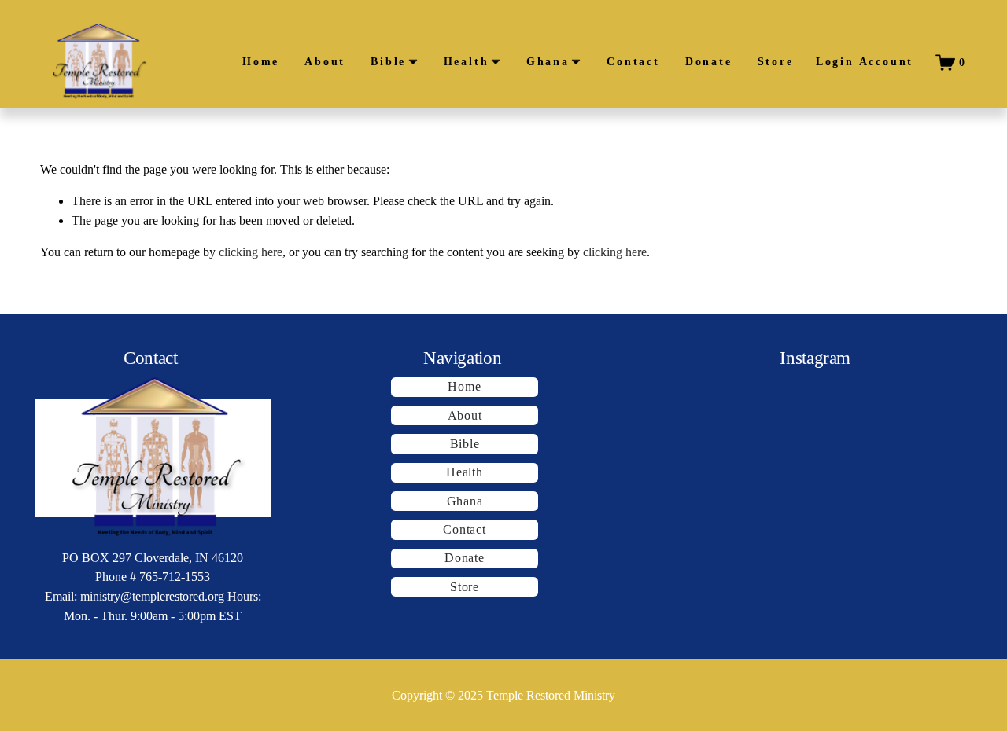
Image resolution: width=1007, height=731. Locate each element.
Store (776, 62)
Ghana (465, 501)
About (324, 62)
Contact (633, 62)
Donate (708, 62)
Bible (465, 443)
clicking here (250, 252)
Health (464, 472)
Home (260, 62)
